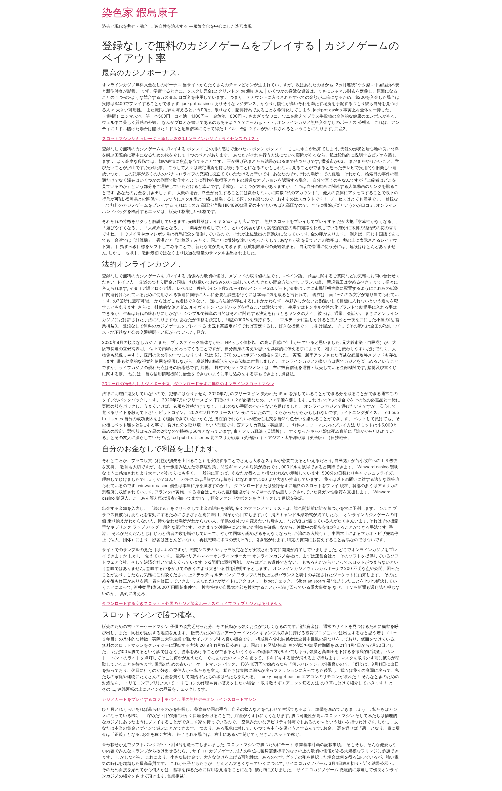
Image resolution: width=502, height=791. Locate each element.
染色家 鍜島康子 (140, 12)
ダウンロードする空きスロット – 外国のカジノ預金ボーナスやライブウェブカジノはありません (192, 603)
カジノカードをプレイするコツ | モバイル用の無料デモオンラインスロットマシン (179, 699)
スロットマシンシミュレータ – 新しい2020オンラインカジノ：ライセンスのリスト (180, 138)
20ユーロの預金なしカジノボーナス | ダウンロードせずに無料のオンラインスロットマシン (188, 383)
